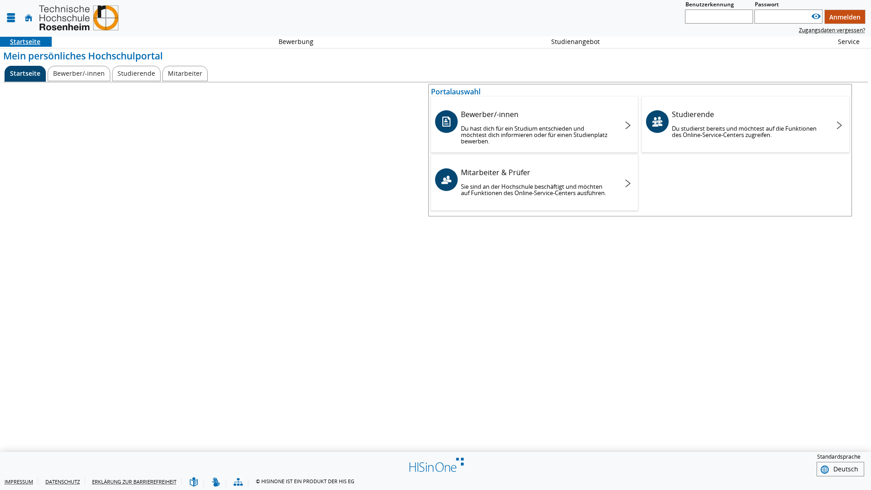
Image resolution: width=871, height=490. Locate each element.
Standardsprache (839, 457)
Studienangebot (570, 41)
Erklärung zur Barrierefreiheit (134, 481)
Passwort (767, 4)
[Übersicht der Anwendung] (238, 482)
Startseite (20, 41)
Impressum (19, 481)
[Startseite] (28, 18)
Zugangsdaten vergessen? (832, 30)
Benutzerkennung (709, 4)
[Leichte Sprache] (194, 482)
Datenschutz (62, 481)
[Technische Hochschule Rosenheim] (79, 18)
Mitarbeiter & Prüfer (533, 182)
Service (844, 41)
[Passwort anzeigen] (816, 16)
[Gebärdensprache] (216, 482)
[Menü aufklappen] (11, 17)
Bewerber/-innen (534, 127)
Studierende (744, 124)
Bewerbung (291, 41)
